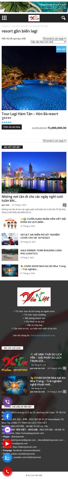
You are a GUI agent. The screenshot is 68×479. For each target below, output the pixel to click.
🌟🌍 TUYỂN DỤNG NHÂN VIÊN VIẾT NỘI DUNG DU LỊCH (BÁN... (43, 220)
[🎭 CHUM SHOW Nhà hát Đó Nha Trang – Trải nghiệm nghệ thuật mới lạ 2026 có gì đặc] (10, 271)
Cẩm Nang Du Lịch (10, 192)
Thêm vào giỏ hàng (11, 127)
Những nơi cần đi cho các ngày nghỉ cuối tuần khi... (32, 198)
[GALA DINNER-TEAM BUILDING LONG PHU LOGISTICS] (10, 255)
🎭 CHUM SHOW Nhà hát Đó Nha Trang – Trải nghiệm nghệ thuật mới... (48, 381)
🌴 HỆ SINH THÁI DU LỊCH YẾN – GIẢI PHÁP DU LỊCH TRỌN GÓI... (46, 358)
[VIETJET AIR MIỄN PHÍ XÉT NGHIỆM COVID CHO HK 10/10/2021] (10, 239)
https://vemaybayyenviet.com (30, 433)
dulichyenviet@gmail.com (43, 335)
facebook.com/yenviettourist (26, 450)
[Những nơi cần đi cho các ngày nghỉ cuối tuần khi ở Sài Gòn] (34, 172)
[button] (63, 18)
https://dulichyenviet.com (25, 447)
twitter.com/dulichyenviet (23, 454)
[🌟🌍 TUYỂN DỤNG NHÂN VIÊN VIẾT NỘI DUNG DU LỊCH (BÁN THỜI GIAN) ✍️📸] (10, 223)
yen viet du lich (37, 368)
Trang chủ (5, 26)
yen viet (5, 205)
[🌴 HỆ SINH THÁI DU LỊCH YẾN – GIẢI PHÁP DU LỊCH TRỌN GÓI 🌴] (15, 362)
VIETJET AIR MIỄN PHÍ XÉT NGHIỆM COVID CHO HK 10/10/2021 (40, 236)
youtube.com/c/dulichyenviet (27, 457)
